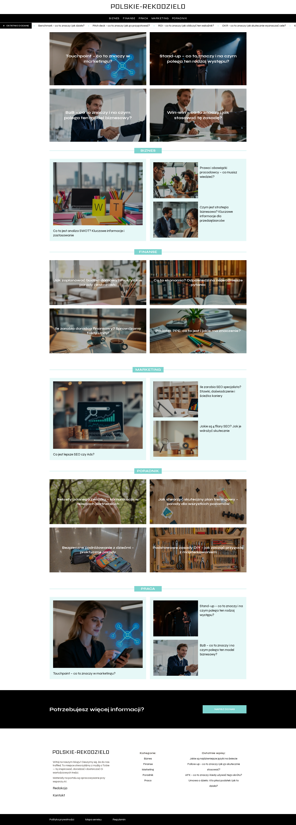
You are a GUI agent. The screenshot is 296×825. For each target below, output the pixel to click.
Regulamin (119, 819)
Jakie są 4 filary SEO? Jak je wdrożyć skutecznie (220, 428)
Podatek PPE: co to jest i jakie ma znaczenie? (198, 331)
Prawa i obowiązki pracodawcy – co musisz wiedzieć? (218, 172)
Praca (143, 18)
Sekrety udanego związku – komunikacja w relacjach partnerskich (98, 501)
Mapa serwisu (93, 819)
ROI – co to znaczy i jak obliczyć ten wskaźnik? (135, 25)
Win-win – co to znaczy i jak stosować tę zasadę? (198, 115)
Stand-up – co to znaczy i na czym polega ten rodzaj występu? (198, 59)
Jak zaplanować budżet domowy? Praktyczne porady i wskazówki (98, 282)
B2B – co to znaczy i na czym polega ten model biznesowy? (98, 115)
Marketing (160, 18)
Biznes (114, 18)
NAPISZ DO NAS (224, 709)
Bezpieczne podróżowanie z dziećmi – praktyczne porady (98, 549)
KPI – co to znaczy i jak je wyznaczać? (266, 25)
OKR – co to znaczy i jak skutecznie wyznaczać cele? (203, 25)
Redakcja (60, 788)
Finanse (129, 18)
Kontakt (59, 795)
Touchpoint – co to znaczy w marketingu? (98, 59)
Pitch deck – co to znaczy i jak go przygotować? (70, 25)
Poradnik (179, 18)
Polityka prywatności (62, 819)
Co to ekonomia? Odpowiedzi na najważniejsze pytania (198, 282)
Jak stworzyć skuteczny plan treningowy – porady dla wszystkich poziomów (198, 501)
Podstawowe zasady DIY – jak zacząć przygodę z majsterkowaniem (198, 549)
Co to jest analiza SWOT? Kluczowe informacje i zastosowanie (88, 233)
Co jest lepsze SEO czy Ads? (73, 454)
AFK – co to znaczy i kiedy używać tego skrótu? (213, 775)
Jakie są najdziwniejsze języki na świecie (213, 758)
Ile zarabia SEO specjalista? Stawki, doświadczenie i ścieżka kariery (220, 391)
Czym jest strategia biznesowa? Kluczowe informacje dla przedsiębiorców (216, 214)
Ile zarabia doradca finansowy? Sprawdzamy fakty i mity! (98, 330)
